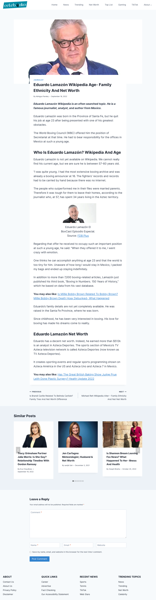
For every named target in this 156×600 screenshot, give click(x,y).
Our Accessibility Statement (55, 594)
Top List (109, 5)
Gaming (122, 5)
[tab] (73, 481)
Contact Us (8, 582)
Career (44, 582)
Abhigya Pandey (42, 96)
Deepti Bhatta (114, 469)
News (66, 5)
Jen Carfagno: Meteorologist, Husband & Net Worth (77, 457)
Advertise (46, 586)
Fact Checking (48, 590)
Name (34, 545)
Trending (79, 5)
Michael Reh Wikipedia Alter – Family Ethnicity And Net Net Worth (104, 395)
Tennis (83, 586)
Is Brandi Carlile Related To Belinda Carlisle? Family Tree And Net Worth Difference (51, 395)
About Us (7, 586)
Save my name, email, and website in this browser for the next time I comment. (67, 552)
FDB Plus (83, 235)
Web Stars (85, 594)
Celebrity (122, 594)
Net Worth (94, 5)
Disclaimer (8, 594)
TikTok (135, 5)
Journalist (39, 80)
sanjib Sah (69, 465)
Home (54, 5)
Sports (83, 582)
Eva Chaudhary (26, 469)
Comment (36, 512)
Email (67, 545)
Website (101, 545)
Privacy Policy (9, 590)
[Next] (138, 450)
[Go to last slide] (18, 450)
